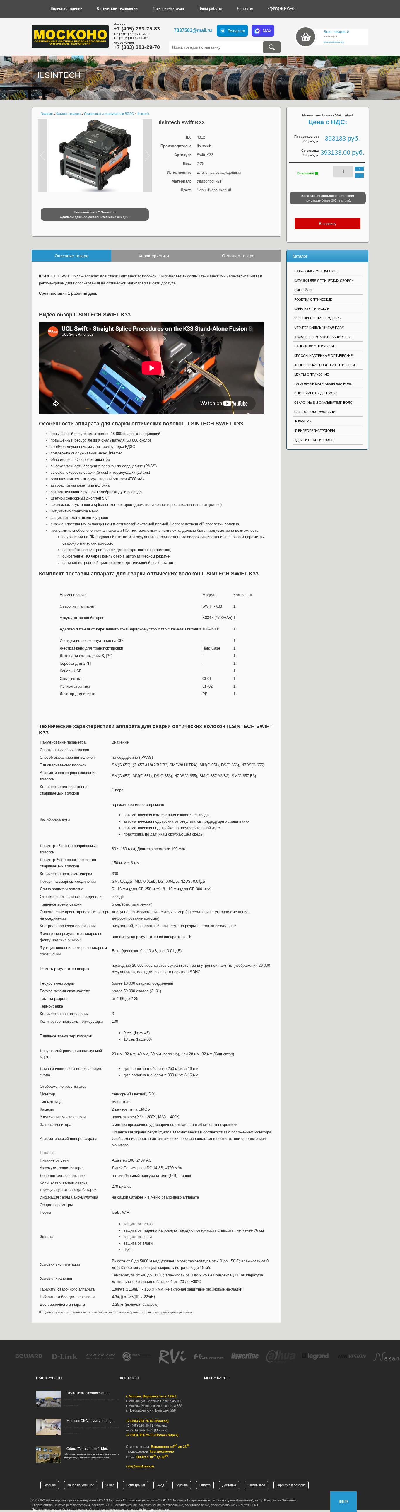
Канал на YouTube (80, 1485)
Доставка (229, 1485)
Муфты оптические (311, 374)
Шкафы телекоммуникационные (323, 337)
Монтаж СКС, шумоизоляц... (89, 1421)
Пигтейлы (303, 290)
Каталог (300, 256)
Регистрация (135, 1485)
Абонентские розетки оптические (325, 365)
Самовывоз (256, 1485)
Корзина (182, 1485)
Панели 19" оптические (315, 346)
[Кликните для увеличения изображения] (95, 155)
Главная (50, 1485)
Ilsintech (59, 75)
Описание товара (71, 255)
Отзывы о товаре (238, 255)
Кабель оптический (311, 309)
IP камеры (303, 421)
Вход (160, 1485)
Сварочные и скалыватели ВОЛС (323, 402)
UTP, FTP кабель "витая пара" (319, 327)
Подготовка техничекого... (87, 1393)
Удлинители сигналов (314, 440)
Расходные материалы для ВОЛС (323, 384)
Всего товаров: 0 (336, 31)
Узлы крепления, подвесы (318, 318)
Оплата (205, 1485)
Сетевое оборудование (315, 412)
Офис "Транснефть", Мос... (88, 1449)
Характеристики (154, 255)
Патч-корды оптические (316, 271)
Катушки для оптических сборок (323, 280)
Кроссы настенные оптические (323, 355)
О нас (110, 1485)
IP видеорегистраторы (314, 430)
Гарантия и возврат (291, 1485)
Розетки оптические (313, 299)
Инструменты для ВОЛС (315, 393)
